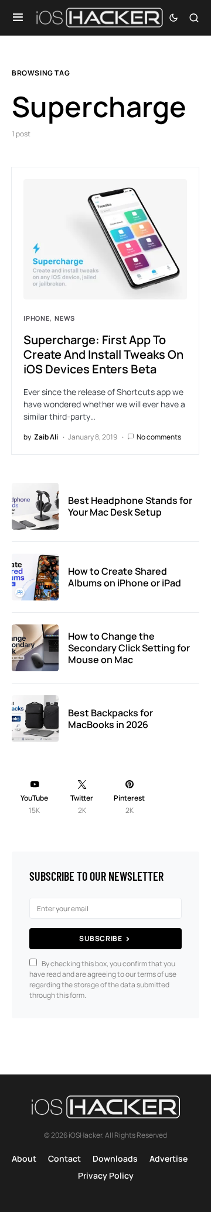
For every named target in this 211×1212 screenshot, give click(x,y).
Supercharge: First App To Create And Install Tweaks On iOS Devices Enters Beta (103, 354)
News (65, 318)
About (24, 1158)
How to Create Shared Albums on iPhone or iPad (124, 577)
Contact (64, 1158)
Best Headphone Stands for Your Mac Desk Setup (130, 506)
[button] (18, 18)
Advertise (168, 1158)
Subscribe (100, 938)
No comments (159, 437)
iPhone (36, 318)
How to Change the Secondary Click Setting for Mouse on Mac (129, 648)
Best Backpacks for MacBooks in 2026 (110, 718)
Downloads (115, 1158)
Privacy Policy (106, 1175)
